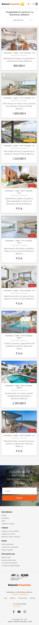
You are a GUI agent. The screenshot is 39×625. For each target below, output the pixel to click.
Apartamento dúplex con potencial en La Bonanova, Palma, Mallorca (19, 59)
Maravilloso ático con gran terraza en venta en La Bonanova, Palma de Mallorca (19, 444)
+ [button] (32, 4)
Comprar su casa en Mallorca (10, 531)
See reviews (16, 606)
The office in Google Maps (19, 594)
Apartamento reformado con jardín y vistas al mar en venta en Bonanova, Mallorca (19, 251)
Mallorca (12, 598)
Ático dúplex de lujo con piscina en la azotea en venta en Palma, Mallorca (19, 152)
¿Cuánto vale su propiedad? (9, 547)
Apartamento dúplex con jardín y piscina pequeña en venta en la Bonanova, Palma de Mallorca (19, 201)
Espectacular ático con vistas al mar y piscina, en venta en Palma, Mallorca (19, 297)
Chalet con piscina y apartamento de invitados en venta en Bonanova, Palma (19, 346)
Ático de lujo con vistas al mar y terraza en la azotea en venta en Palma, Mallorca (19, 106)
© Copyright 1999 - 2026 (19, 619)
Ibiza (5, 598)
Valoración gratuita (7, 550)
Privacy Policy (22, 598)
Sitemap (32, 598)
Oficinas (3, 515)
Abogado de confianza (8, 534)
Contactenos (5, 518)
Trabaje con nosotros (8, 524)
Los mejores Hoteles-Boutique (10, 565)
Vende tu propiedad (7, 544)
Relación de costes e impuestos (10, 537)
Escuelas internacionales (8, 560)
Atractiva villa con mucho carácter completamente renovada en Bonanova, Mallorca (19, 396)
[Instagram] (25, 611)
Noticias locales (6, 557)
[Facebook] (13, 611)
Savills (3, 521)
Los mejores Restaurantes (9, 563)
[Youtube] (19, 611)
